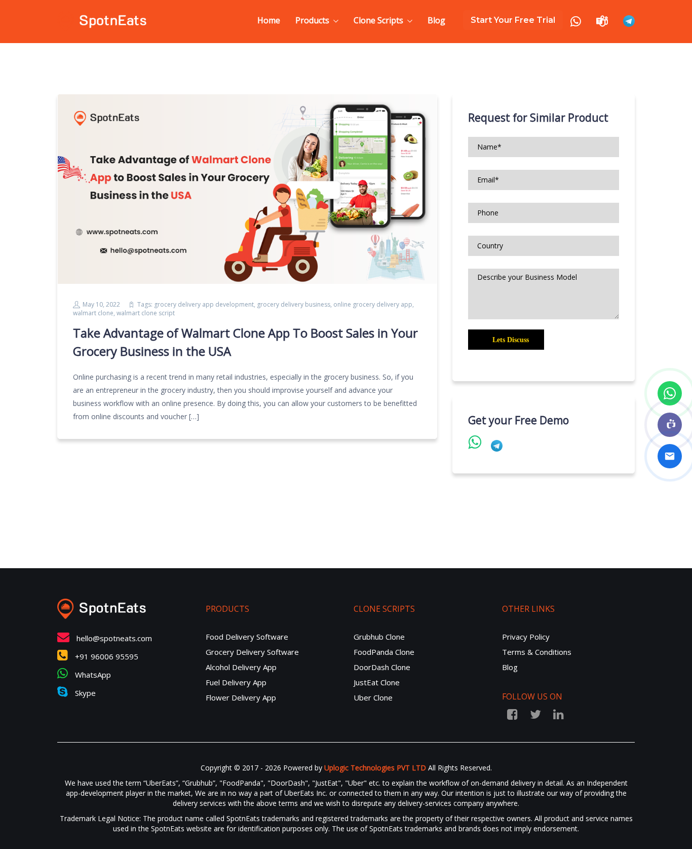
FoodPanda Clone (384, 652)
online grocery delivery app (372, 304)
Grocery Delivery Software (252, 652)
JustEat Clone (377, 682)
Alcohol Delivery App (241, 667)
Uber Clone (373, 697)
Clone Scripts (378, 20)
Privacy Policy (526, 637)
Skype (84, 693)
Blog (436, 20)
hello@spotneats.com (114, 638)
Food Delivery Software (247, 637)
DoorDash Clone (382, 667)
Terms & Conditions (536, 652)
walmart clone (93, 313)
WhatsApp (92, 675)
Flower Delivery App (241, 697)
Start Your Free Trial (513, 20)
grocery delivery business (293, 304)
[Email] (670, 456)
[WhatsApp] (670, 393)
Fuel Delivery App (236, 682)
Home (268, 20)
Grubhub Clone (379, 637)
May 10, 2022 (101, 304)
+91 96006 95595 (105, 656)
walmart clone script (146, 313)
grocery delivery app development (204, 304)
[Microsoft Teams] (670, 425)
